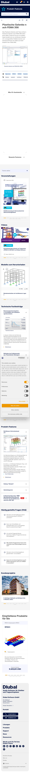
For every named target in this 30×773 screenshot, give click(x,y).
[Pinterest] (20, 746)
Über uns (5, 758)
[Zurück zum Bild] (7, 269)
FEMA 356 (26, 77)
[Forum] (4, 746)
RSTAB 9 (19, 74)
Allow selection (15, 409)
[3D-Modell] (3, 269)
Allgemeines (7, 74)
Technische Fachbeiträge (12, 307)
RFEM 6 (14, 74)
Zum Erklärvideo (9, 474)
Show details (22, 401)
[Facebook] (10, 746)
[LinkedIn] (17, 746)
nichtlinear (19, 77)
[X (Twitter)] (14, 746)
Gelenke (7, 77)
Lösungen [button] (6, 724)
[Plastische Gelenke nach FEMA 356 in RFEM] (15, 55)
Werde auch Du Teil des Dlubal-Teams (11, 742)
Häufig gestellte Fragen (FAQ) (13, 510)
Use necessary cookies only (15, 414)
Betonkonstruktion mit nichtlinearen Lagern (15, 294)
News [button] (5, 734)
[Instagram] (4, 749)
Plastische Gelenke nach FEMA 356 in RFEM (13, 66)
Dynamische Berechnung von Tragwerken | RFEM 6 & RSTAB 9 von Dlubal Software (15, 249)
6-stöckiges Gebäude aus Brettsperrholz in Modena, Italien (14, 598)
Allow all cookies (15, 405)
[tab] (15, 258)
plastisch (13, 77)
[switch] (26, 386)
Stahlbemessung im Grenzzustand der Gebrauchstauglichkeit (14, 211)
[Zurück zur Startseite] (5, 2)
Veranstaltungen (8, 176)
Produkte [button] (6, 728)
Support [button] (6, 731)
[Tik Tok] (23, 746)
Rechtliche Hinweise (7, 755)
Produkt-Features (8, 427)
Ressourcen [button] (7, 737)
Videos (4, 225)
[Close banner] (27, 357)
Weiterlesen (8, 347)
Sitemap (5, 760)
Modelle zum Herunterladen (13, 265)
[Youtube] (7, 746)
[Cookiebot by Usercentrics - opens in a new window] (19, 358)
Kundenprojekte (8, 573)
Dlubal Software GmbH (11, 697)
